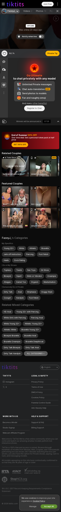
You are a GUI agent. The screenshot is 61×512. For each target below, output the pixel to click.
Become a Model (10, 422)
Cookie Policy (39, 501)
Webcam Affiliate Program (14, 433)
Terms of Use (37, 387)
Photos (41, 11)
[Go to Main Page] (18, 4)
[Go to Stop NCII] (19, 479)
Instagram (10, 382)
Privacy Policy (37, 382)
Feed (52, 11)
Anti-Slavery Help (38, 408)
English (47, 367)
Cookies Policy (37, 398)
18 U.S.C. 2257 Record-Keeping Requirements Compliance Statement (27, 490)
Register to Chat (34, 108)
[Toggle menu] (3, 4)
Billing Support (37, 428)
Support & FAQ (37, 422)
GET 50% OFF (20, 145)
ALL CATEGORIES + (36, 353)
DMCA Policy (37, 392)
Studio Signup (9, 428)
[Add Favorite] (4, 53)
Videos (27, 11)
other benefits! (39, 103)
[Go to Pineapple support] (5, 479)
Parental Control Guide (41, 403)
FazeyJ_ (7, 237)
